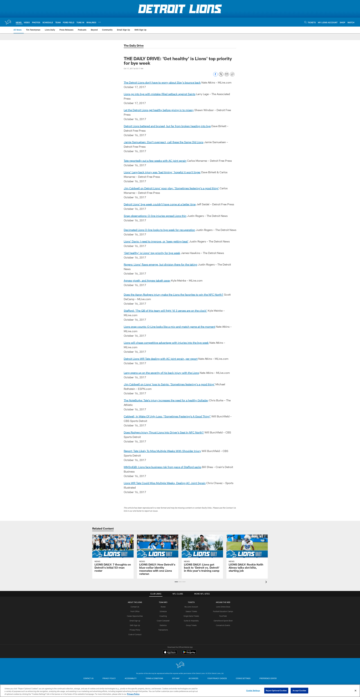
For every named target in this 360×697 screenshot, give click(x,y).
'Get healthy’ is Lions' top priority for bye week (152, 253)
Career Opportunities (135, 616)
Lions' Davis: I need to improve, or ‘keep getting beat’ (156, 241)
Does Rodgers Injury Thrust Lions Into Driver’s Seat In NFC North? (164, 432)
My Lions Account (191, 607)
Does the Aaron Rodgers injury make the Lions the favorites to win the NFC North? (173, 294)
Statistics (163, 625)
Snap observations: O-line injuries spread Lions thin (155, 215)
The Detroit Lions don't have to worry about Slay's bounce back (162, 82)
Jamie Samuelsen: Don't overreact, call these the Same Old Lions (163, 142)
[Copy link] (232, 74)
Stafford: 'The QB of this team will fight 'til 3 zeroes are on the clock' (165, 310)
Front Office (134, 611)
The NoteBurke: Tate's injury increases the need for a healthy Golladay (166, 400)
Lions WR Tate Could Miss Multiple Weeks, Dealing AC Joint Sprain (165, 483)
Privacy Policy (135, 630)
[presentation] (267, 582)
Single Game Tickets (191, 616)
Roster (163, 607)
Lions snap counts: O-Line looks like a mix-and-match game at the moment (169, 326)
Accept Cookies (299, 690)
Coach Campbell (163, 621)
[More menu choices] (99, 22)
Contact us (88, 678)
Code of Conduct (134, 634)
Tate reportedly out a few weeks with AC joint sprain (155, 160)
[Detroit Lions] (180, 665)
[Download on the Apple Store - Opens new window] (170, 652)
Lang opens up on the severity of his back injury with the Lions (161, 372)
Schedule (163, 611)
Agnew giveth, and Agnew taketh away (147, 280)
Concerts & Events (223, 625)
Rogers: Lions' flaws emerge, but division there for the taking (160, 264)
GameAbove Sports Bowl (223, 621)
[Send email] (226, 76)
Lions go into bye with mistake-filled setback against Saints (159, 94)
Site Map (176, 678)
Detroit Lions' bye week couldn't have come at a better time (160, 204)
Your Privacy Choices (217, 678)
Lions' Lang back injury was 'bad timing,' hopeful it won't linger (162, 172)
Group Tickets (191, 625)
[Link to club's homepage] (7, 22)
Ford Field (223, 616)
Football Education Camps (223, 611)
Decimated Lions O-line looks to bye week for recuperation (159, 229)
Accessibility (131, 678)
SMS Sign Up (135, 625)
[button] (176, 582)
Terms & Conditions (154, 678)
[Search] (305, 22)
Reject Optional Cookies (276, 690)
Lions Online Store (223, 607)
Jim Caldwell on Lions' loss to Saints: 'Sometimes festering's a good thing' (169, 384)
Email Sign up (135, 621)
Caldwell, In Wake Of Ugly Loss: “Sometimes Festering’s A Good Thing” (167, 416)
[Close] (355, 690)
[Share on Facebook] (215, 76)
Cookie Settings (243, 678)
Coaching (163, 616)
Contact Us (135, 607)
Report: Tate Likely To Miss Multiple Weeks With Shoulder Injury (162, 451)
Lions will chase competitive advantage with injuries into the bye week (166, 342)
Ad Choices (193, 678)
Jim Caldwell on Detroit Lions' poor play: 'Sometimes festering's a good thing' (171, 188)
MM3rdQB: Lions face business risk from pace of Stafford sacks (162, 467)
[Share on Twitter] (221, 76)
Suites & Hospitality (191, 621)
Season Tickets (191, 611)
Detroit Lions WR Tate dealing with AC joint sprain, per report (161, 358)
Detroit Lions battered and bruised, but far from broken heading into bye (167, 126)
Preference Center (268, 678)
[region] (180, 690)
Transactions (163, 630)
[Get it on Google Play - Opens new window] (189, 653)
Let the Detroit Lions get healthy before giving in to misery (159, 110)
